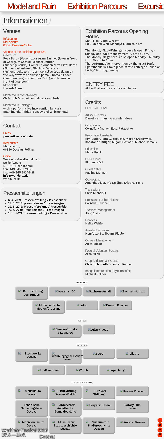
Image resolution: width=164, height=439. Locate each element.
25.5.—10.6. (14, 435)
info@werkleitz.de (15, 175)
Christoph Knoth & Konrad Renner (108, 264)
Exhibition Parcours (97, 6)
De (160, 420)
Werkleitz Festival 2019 (24, 430)
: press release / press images (36, 203)
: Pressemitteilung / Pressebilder (37, 200)
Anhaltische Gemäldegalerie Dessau (31, 408)
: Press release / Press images (36, 209)
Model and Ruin (31, 6)
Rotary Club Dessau (132, 406)
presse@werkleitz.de (18, 136)
